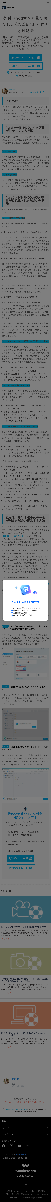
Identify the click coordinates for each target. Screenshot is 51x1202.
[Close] (45, 583)
